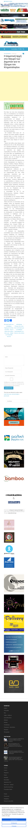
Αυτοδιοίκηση (7, 53)
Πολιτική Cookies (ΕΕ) (8, 801)
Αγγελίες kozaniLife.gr (8, 787)
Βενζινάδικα (6, 779)
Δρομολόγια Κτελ (7, 782)
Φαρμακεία (6, 772)
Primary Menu (8, 1)
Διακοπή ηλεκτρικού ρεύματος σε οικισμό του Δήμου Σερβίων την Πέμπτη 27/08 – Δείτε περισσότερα (15, 758)
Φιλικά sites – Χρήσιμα (8, 784)
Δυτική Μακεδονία (7, 717)
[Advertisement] (14, 86)
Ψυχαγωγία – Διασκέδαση (9, 727)
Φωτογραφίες (6, 732)
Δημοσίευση (8, 388)
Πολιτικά (5, 722)
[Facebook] (18, 49)
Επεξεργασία (14, 823)
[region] (14, 816)
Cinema (5, 770)
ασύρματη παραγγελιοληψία (16, 510)
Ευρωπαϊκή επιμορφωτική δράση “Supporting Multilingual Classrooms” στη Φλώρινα (16, 752)
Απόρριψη (14, 826)
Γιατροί (5, 775)
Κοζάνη (5, 708)
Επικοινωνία (6, 796)
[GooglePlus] (21, 49)
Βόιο (5, 713)
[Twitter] (20, 49)
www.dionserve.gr (12, 513)
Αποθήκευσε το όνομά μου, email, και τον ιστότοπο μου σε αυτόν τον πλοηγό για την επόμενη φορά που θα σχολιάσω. (14, 384)
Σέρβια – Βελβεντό (8, 715)
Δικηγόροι (6, 777)
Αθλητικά (6, 720)
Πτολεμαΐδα (6, 710)
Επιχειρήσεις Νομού (8, 789)
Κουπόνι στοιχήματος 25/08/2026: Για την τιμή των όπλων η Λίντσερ (16, 739)
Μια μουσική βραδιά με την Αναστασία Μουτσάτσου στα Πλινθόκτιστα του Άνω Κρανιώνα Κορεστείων (13, 745)
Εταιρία (5, 794)
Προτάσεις (6, 729)
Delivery (5, 768)
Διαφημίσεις (6, 798)
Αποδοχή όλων (14, 820)
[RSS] (23, 49)
